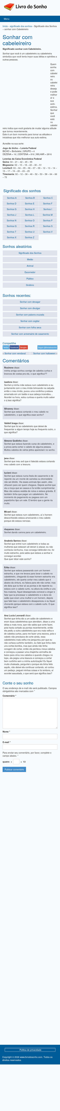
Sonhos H (29, 209)
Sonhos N (11, 220)
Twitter (6, 347)
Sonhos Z (29, 237)
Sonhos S (47, 226)
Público (30, 278)
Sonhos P (47, 220)
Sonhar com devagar (30, 301)
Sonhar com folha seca (30, 327)
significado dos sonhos (21, 26)
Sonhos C (48, 197)
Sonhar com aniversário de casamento (30, 333)
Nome (6, 731)
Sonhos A (11, 197)
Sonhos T (11, 231)
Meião (30, 259)
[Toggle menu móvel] (54, 19)
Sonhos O (29, 220)
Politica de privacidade (30, 1049)
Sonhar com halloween (44, 353)
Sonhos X (11, 237)
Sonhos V (47, 231)
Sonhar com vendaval (15, 353)
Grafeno (30, 284)
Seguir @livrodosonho (47, 347)
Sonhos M (48, 214)
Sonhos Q (11, 226)
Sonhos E (29, 203)
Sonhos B (30, 197)
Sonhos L (29, 214)
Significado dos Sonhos (30, 252)
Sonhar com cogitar (30, 321)
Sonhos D (11, 203)
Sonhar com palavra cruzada (30, 314)
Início (5, 26)
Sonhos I (47, 209)
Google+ (23, 347)
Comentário (9, 695)
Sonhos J (11, 214)
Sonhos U (29, 231)
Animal (30, 265)
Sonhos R (29, 226)
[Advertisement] (30, 92)
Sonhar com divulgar (30, 308)
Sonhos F (47, 203)
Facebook (14, 347)
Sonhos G (11, 209)
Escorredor (30, 272)
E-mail (6, 742)
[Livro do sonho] (25, 6)
